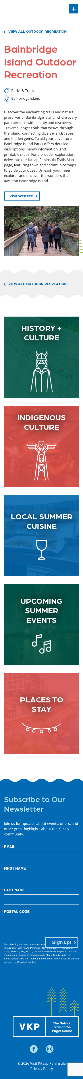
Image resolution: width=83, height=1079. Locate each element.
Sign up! (61, 941)
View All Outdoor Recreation (37, 31)
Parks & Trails (22, 90)
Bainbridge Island (25, 98)
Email (9, 846)
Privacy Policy (41, 1068)
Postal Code (17, 911)
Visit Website (21, 195)
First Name (15, 868)
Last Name (14, 890)
